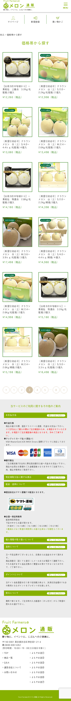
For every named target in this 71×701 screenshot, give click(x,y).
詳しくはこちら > (56, 415)
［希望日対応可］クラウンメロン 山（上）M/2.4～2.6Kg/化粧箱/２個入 (17, 309)
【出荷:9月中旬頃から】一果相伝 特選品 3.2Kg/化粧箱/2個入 (52, 309)
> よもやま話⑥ (37, 677)
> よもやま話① (37, 652)
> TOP (5, 652)
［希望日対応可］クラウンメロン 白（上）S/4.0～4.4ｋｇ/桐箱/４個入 (52, 254)
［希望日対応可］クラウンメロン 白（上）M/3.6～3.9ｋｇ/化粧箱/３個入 (17, 254)
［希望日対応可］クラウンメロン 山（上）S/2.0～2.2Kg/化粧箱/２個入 (52, 89)
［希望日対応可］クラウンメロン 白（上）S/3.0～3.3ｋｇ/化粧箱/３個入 (52, 364)
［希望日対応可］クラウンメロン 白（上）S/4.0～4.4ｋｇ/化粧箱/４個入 (17, 144)
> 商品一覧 (7, 657)
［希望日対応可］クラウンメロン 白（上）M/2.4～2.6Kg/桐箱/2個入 (17, 364)
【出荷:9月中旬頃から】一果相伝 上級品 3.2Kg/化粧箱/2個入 (17, 89)
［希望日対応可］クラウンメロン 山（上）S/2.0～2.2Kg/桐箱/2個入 (52, 199)
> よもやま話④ (37, 667)
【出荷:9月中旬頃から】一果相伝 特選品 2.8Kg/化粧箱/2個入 (17, 199)
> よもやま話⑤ (37, 672)
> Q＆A (5, 662)
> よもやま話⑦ (37, 682)
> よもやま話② (37, 657)
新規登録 (35, 21)
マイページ (13, 21)
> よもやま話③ (37, 662)
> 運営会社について (11, 667)
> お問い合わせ (9, 672)
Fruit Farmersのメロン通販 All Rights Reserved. (35, 697)
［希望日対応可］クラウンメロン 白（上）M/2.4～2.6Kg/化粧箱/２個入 (52, 144)
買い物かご (57, 21)
